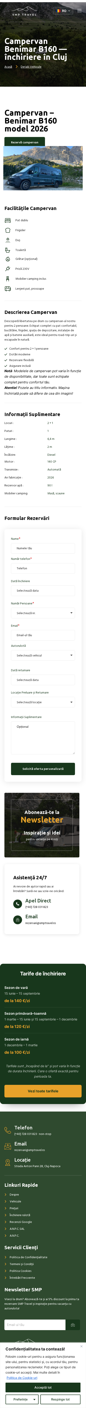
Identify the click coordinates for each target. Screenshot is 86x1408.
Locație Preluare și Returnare (30, 692)
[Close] (81, 1346)
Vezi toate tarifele (43, 1091)
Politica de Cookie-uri (22, 1378)
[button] (63, 11)
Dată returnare (20, 670)
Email (14, 625)
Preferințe (20, 1399)
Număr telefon (20, 559)
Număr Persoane (21, 603)
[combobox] (43, 613)
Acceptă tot (43, 1387)
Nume (15, 538)
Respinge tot (60, 1399)
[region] (43, 1375)
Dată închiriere (20, 581)
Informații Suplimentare (26, 717)
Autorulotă (18, 645)
